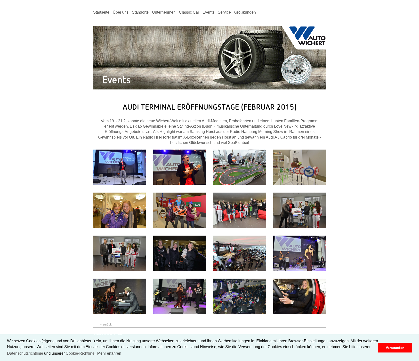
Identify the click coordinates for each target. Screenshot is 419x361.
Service (224, 12)
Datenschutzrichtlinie (25, 353)
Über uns (121, 12)
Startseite (101, 12)
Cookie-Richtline (80, 353)
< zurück (106, 324)
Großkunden (245, 12)
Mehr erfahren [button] (109, 353)
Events (208, 12)
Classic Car (189, 12)
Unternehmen (164, 12)
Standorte (140, 12)
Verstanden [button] (395, 348)
